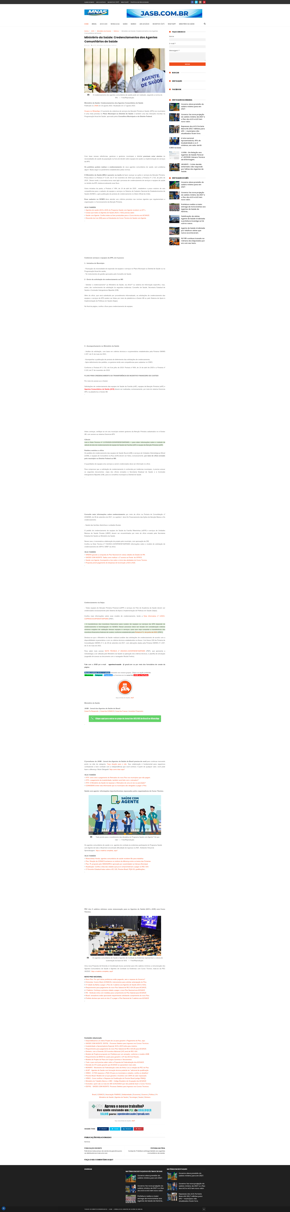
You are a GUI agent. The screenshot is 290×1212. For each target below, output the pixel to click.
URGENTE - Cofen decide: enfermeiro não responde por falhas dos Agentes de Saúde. (192, 168)
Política (151, 1094)
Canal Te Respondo (91, 711)
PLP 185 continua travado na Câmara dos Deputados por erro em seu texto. (193, 240)
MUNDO (133, 24)
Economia (136, 1094)
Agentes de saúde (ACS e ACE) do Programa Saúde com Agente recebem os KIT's (115, 210)
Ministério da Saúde (187, 24)
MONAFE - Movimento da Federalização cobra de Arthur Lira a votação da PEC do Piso (117, 1067)
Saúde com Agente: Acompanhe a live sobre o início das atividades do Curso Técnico (116, 560)
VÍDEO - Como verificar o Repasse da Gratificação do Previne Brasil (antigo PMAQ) (116, 1078)
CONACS (100, 1094)
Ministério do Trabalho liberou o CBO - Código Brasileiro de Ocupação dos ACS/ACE (116, 1081)
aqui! (132, 697)
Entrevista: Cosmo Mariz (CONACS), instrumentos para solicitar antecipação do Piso (116, 982)
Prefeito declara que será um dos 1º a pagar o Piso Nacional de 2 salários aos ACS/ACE (117, 998)
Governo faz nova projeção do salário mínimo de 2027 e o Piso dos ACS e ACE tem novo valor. (193, 118)
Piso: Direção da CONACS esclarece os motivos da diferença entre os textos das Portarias (118, 861)
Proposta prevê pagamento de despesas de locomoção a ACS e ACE (110, 563)
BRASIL (94, 24)
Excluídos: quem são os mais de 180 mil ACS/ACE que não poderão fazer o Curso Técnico (118, 1084)
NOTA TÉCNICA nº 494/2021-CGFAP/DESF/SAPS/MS (125, 651)
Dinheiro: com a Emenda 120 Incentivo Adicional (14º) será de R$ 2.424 (111, 1051)
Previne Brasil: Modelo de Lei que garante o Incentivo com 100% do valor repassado (116, 1076)
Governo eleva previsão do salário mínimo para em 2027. (192, 106)
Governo (144, 1094)
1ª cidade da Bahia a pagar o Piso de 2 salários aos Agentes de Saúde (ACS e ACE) (116, 985)
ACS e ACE (103, 24)
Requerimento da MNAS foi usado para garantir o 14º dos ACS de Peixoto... (113, 1057)
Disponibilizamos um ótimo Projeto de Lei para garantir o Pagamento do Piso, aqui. (115, 1041)
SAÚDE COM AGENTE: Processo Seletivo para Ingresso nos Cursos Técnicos (121, 1086)
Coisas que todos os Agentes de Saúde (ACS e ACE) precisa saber (110, 213)
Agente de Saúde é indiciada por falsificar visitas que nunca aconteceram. (193, 230)
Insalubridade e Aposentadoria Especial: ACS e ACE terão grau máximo (111, 1046)
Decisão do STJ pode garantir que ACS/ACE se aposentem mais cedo (111, 1065)
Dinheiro (147, 1097)
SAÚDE (125, 24)
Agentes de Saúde (121, 1097)
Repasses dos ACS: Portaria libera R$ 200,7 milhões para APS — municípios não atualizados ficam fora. (193, 130)
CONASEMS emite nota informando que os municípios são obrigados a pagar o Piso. (116, 785)
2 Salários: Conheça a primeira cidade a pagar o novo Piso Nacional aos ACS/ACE (115, 990)
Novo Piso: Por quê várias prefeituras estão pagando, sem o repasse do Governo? (115, 979)
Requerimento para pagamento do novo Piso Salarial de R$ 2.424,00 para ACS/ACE (116, 987)
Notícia (116, 31)
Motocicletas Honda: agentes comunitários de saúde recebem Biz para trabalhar (114, 858)
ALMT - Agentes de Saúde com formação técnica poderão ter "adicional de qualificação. (117, 1070)
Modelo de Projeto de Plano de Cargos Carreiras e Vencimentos (109, 1059)
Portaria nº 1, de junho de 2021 (146, 632)
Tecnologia (133, 1097)
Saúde (140, 1097)
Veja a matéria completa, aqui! (106, 850)
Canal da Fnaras (121, 711)
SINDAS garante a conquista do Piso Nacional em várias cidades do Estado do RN (115, 555)
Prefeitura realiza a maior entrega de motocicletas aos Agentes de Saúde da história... (193, 208)
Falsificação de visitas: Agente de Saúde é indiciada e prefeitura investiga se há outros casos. (193, 220)
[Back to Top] (204, 1209)
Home (86, 24)
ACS (92, 31)
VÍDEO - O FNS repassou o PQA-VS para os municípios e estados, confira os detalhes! (117, 1073)
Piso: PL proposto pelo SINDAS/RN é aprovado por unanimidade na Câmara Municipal (117, 864)
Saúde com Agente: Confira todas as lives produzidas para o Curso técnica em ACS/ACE (117, 215)
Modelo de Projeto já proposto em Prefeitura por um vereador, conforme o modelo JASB (117, 1054)
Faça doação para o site (117, 764)
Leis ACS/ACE (101, 2)
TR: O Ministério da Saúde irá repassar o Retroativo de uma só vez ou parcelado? (116, 783)
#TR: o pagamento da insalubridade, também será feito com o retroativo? (112, 780)
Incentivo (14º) (113, 2)
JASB (96, 106)
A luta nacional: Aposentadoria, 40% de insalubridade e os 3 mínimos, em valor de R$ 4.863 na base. (185, 143)
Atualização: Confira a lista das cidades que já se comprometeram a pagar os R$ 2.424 (117, 867)
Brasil (94, 1094)
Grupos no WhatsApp (92, 111)
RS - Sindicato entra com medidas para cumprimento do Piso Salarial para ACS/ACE (116, 993)
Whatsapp (125, 2)
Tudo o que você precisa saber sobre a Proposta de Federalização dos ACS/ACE (115, 1062)
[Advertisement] (124, 136)
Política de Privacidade (140, 2)
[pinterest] (204, 2)
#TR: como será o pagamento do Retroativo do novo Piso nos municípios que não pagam (118, 777)
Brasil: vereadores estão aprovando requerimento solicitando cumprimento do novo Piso (117, 995)
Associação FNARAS (112, 1094)
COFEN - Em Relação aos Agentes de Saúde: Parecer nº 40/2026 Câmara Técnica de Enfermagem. (193, 156)
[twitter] (196, 2)
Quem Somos (89, 2)
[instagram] (200, 2)
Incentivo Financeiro (136, 711)
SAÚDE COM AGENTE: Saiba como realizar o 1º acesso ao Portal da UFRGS (114, 557)
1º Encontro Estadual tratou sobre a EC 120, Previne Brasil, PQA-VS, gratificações (115, 869)
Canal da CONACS (107, 711)
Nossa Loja (115, 24)
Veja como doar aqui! (117, 769)
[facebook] (192, 2)
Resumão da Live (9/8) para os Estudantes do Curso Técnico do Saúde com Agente (116, 218)
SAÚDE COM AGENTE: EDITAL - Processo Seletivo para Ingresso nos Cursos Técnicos (117, 1043)
